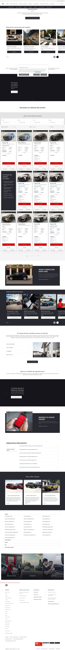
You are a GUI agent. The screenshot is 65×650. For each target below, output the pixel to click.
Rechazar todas (36, 74)
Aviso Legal (38, 648)
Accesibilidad (58, 648)
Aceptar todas (44, 74)
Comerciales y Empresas (44, 3)
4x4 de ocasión (22, 600)
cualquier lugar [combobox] (52, 122)
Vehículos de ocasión (14, 3)
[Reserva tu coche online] (31, 302)
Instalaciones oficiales (38, 596)
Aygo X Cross (7, 592)
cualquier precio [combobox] (37, 122)
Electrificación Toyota (52, 592)
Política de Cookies (51, 648)
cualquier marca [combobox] (6, 122)
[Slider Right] (15, 136)
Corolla (6, 599)
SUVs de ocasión (22, 597)
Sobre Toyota (52, 3)
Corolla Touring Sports (9, 603)
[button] (30, 405)
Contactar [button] (8, 166)
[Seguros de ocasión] (48, 302)
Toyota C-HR (7, 605)
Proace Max (7, 626)
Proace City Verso (8, 620)
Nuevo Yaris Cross (8, 597)
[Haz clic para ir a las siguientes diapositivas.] (57, 57)
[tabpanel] (39, 456)
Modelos (7, 3)
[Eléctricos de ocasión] (31, 37)
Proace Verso (7, 622)
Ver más (8, 315)
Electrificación (36, 3)
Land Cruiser (7, 617)
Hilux (6, 618)
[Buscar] (57, 4)
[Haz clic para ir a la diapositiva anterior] (54, 57)
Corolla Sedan (7, 601)
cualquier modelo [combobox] (22, 122)
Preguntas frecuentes (38, 599)
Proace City (7, 624)
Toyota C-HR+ (7, 607)
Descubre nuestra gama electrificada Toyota (52, 598)
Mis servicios (36, 594)
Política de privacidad (44, 648)
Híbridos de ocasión (23, 595)
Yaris (6, 594)
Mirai (6, 615)
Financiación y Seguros (23, 3)
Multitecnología (51, 601)
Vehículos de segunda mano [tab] (11, 450)
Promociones (7, 630)
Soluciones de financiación (24, 602)
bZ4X (6, 613)
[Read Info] (39, 156)
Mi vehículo (36, 592)
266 (37, 255)
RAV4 (6, 611)
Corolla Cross (7, 609)
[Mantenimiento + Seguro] (14, 302)
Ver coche (8, 163)
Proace (6, 628)
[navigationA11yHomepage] (3, 4)
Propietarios (30, 3)
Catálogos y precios (8, 633)
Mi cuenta (61, 3)
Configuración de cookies (24, 74)
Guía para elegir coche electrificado (52, 595)
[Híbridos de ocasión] (14, 37)
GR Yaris (6, 595)
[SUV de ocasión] (48, 37)
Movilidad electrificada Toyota (53, 603)
